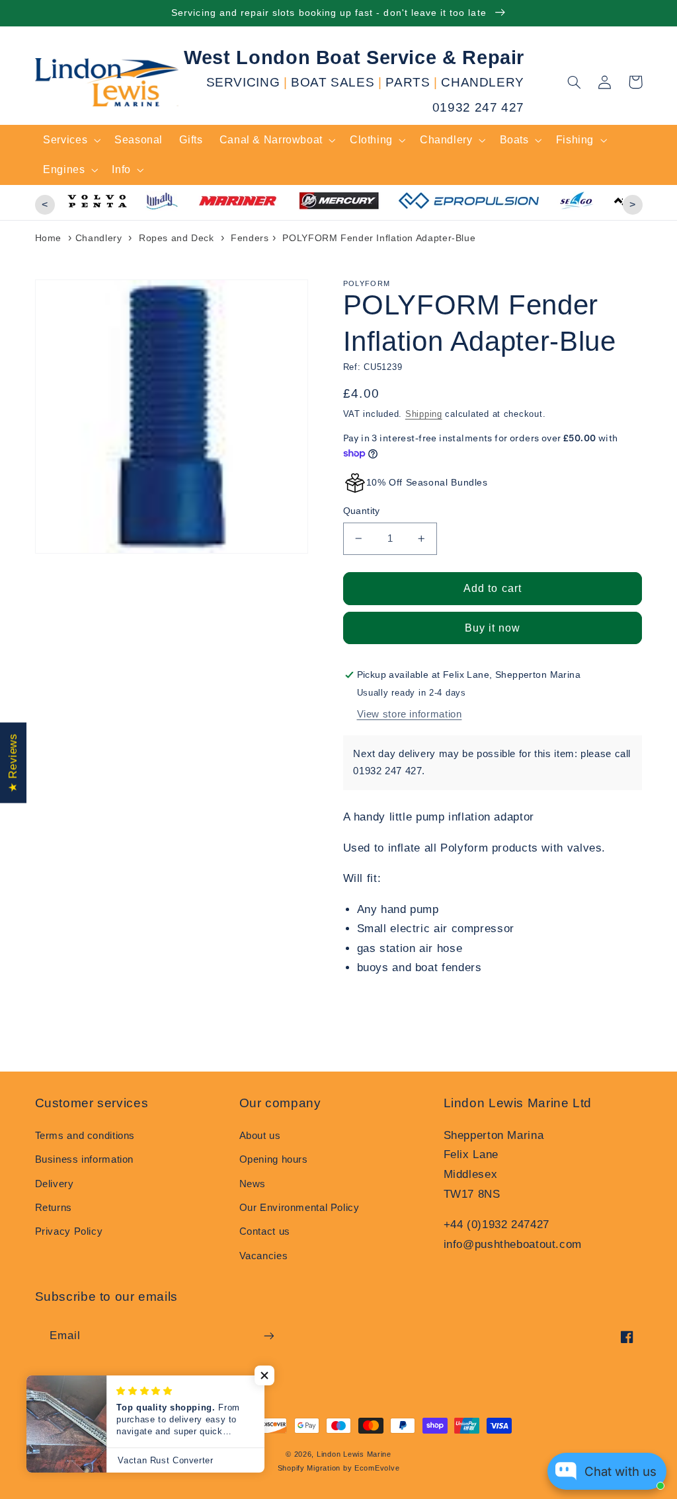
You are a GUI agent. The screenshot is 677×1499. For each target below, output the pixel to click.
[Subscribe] (268, 1335)
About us (260, 1135)
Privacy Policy (69, 1231)
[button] (574, 82)
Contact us (264, 1231)
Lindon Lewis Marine (354, 1454)
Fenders (249, 238)
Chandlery (98, 238)
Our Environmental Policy (299, 1207)
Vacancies (263, 1256)
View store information (409, 714)
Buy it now (493, 628)
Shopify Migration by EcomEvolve (339, 1468)
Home (48, 238)
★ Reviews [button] (13, 762)
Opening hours (273, 1159)
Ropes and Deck (176, 238)
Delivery (54, 1184)
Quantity (361, 511)
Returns (53, 1207)
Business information (84, 1159)
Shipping (423, 414)
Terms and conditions (85, 1135)
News (252, 1184)
